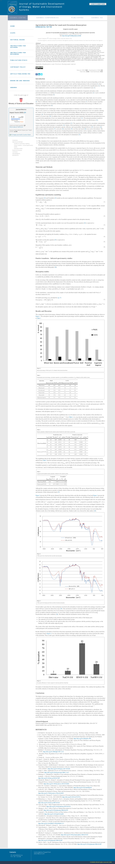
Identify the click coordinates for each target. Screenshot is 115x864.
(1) (104, 202)
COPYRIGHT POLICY (18, 67)
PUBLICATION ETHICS (18, 60)
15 (92, 127)
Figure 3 (95, 495)
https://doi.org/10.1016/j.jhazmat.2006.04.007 (50, 840)
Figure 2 (38, 495)
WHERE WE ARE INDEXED (20, 80)
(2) (104, 216)
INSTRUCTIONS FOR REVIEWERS (18, 53)
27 (58, 492)
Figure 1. (39, 368)
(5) (104, 241)
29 (61, 608)
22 (44, 198)
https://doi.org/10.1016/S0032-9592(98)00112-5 (51, 823)
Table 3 (45, 460)
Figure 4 (49, 633)
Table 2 (71, 417)
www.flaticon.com (39, 854)
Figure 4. (39, 681)
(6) (104, 247)
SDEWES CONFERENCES (47, 18)
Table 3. (38, 471)
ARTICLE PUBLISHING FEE (20, 74)
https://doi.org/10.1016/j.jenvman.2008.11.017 (56, 772)
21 (79, 134)
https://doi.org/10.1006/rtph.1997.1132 (53, 751)
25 (55, 240)
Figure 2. (39, 554)
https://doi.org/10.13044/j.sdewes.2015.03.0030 (56, 784)
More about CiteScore (16, 127)
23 (55, 198)
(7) (104, 299)
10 (50, 116)
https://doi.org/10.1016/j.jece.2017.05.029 (59, 769)
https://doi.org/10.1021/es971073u (71, 797)
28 (95, 511)
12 (96, 120)
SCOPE (12, 33)
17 (54, 129)
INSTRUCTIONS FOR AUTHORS (18, 46)
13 (71, 123)
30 (57, 614)
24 (84, 223)
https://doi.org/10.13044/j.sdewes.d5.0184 (71, 35)
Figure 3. (39, 601)
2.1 (25, 112)
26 (55, 267)
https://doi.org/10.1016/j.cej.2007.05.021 (49, 802)
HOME (12, 26)
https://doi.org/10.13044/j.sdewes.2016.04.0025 (51, 793)
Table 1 (39, 318)
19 (71, 129)
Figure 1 (38, 316)
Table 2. (38, 429)
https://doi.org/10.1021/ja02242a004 (54, 814)
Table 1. (38, 375)
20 (85, 129)
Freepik (45, 852)
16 (100, 127)
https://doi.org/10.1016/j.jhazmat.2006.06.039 (56, 810)
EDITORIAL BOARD (17, 40)
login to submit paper (98, 4)
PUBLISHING (77, 18)
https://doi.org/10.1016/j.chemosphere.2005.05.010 (74, 835)
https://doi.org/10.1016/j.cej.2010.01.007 (49, 778)
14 (64, 125)
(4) (104, 236)
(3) (104, 225)
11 (82, 118)
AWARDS (13, 87)
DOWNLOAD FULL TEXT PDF (44, 27)
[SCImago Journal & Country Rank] (20, 135)
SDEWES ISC (97, 18)
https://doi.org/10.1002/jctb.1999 (82, 738)
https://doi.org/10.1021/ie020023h (83, 787)
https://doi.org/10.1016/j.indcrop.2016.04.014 (58, 806)
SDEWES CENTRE (18, 18)
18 (62, 129)
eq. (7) (59, 297)
